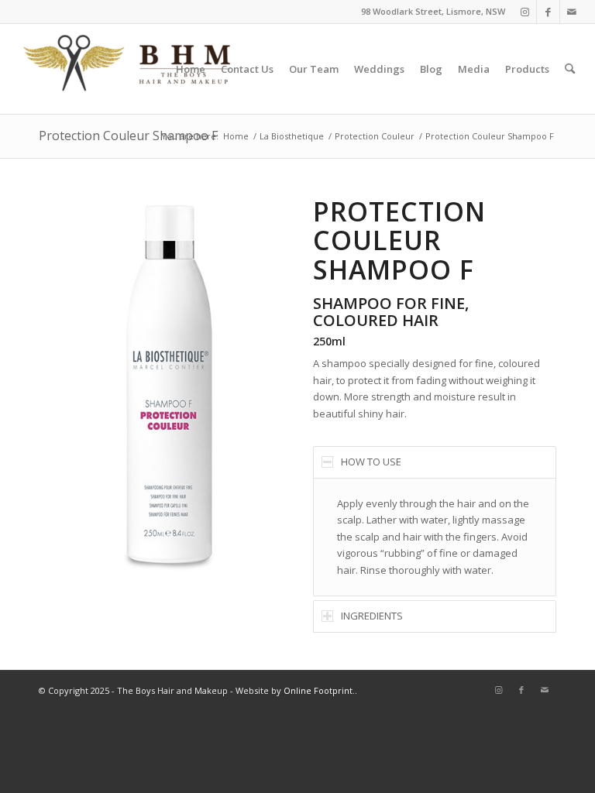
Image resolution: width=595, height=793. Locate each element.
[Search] (570, 69)
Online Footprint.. (320, 690)
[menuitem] (190, 69)
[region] (434, 537)
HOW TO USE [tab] (371, 462)
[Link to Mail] (571, 11)
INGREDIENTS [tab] (372, 616)
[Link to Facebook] (548, 11)
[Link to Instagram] (525, 11)
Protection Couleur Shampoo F (128, 135)
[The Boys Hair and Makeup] (128, 69)
